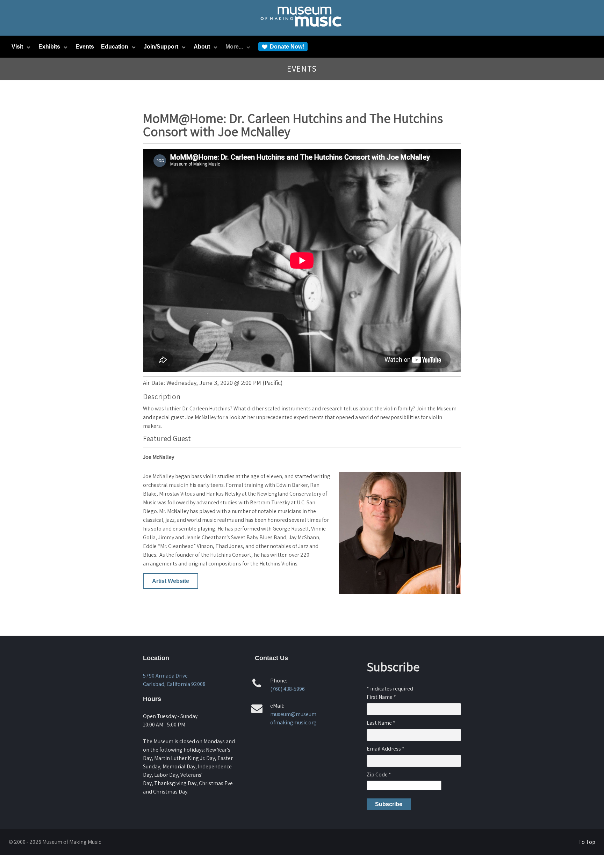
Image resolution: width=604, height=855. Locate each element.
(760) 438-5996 (287, 689)
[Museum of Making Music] (302, 30)
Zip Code (379, 774)
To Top (586, 842)
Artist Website (170, 581)
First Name (381, 697)
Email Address (385, 748)
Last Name (381, 722)
